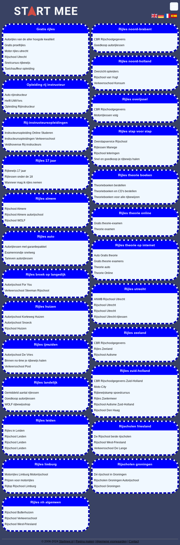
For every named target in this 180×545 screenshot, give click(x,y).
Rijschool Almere (15, 208)
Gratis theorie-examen (108, 223)
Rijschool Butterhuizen (19, 512)
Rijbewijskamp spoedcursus (112, 392)
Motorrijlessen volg (106, 115)
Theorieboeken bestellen (110, 185)
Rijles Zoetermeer (105, 398)
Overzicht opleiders (106, 71)
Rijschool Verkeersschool (21, 518)
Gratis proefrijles (15, 45)
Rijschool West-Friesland (21, 524)
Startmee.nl (66, 541)
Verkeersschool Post (18, 366)
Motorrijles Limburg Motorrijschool (26, 474)
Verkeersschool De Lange (110, 448)
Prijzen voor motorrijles (19, 480)
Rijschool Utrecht (15, 57)
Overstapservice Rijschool (110, 141)
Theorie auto (102, 267)
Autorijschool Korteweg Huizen (24, 316)
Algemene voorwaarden (111, 541)
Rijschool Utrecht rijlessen (110, 316)
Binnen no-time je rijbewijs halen (25, 360)
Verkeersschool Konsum (109, 83)
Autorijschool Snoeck (18, 322)
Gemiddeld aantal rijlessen (22, 392)
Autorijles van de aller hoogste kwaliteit (29, 39)
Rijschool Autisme (105, 354)
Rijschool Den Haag (107, 410)
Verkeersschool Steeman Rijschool (27, 290)
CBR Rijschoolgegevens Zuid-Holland (118, 381)
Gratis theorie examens (109, 261)
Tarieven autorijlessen (19, 258)
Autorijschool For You (18, 284)
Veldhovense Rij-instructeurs (23, 144)
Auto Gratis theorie (106, 255)
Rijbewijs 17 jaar (15, 170)
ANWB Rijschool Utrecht (109, 299)
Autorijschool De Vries (19, 354)
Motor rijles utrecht (16, 51)
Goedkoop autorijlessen (20, 398)
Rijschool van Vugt (106, 77)
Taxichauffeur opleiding (19, 68)
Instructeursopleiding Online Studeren (29, 132)
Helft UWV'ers (13, 100)
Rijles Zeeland (103, 349)
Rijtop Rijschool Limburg (20, 486)
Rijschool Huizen (15, 328)
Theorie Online (103, 273)
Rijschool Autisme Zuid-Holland (114, 404)
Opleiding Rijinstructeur (20, 106)
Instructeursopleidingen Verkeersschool (30, 138)
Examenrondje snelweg (20, 252)
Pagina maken (85, 541)
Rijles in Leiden (15, 430)
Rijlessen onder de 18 (19, 176)
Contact (134, 541)
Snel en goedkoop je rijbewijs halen (117, 159)
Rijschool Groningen (107, 486)
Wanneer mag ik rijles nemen (23, 182)
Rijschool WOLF (15, 220)
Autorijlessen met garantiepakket (25, 246)
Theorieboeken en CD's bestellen (115, 191)
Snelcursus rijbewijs (17, 62)
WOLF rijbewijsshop (17, 404)
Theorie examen (104, 229)
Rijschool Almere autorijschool (24, 214)
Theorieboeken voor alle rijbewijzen (117, 197)
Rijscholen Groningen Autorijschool (116, 480)
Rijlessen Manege (105, 147)
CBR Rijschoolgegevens (109, 39)
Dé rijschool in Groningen (110, 474)
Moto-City (100, 386)
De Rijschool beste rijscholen (112, 436)
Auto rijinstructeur (16, 95)
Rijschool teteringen (107, 153)
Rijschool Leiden (15, 436)
